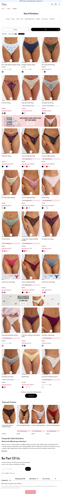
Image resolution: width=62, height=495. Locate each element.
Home (3, 8)
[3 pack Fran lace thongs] (11, 278)
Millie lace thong (6, 156)
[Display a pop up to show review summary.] (13, 164)
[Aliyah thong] (31, 372)
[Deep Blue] (7, 167)
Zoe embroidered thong (48, 64)
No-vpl (17, 19)
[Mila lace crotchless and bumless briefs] (31, 331)
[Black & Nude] (23, 387)
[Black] (23, 113)
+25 (29, 166)
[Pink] (27, 387)
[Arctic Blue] (45, 113)
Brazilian (38, 19)
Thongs (12, 19)
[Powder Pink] (47, 208)
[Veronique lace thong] (51, 99)
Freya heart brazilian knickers (10, 335)
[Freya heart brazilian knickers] (11, 331)
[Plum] (5, 113)
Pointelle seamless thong (28, 64)
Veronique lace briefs (7, 376)
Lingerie (8, 8)
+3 (9, 166)
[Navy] (23, 72)
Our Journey (46, 479)
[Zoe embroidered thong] (51, 60)
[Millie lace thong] (11, 152)
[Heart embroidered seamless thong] (9, 414)
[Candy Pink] (3, 251)
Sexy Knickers (45, 19)
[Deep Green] (45, 72)
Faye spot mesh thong (27, 102)
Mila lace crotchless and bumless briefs (31, 335)
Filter (46, 29)
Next (58, 418)
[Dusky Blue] (7, 251)
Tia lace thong (5, 239)
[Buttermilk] (43, 72)
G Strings (8, 19)
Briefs (22, 19)
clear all (21, 34)
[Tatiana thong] (51, 193)
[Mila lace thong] (11, 99)
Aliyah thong (25, 376)
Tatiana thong (45, 197)
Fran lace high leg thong (28, 156)
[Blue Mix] (3, 72)
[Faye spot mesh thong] (31, 99)
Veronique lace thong (47, 102)
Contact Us (5, 480)
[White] (45, 208)
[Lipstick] (25, 251)
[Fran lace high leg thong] (31, 152)
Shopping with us (20, 479)
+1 (9, 251)
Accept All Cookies (30, 492)
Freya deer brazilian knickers (50, 376)
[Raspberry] (5, 251)
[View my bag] (56, 5)
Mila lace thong (6, 102)
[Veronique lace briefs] (11, 372)
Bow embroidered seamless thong (11, 64)
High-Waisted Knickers (30, 19)
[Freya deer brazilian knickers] (51, 372)
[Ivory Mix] (25, 387)
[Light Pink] (25, 167)
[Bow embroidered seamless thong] (11, 60)
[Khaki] (3, 113)
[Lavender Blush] (27, 251)
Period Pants (52, 19)
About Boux (32, 479)
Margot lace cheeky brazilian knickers (30, 239)
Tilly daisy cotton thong (48, 335)
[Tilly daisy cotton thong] (51, 331)
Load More (31, 396)
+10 (29, 387)
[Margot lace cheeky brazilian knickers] (31, 235)
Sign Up (28, 469)
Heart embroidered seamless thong (7, 426)
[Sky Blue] (5, 167)
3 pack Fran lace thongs (8, 282)
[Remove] (15, 34)
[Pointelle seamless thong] (31, 60)
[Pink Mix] (3, 292)
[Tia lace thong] (11, 235)
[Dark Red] (27, 167)
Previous (3, 418)
